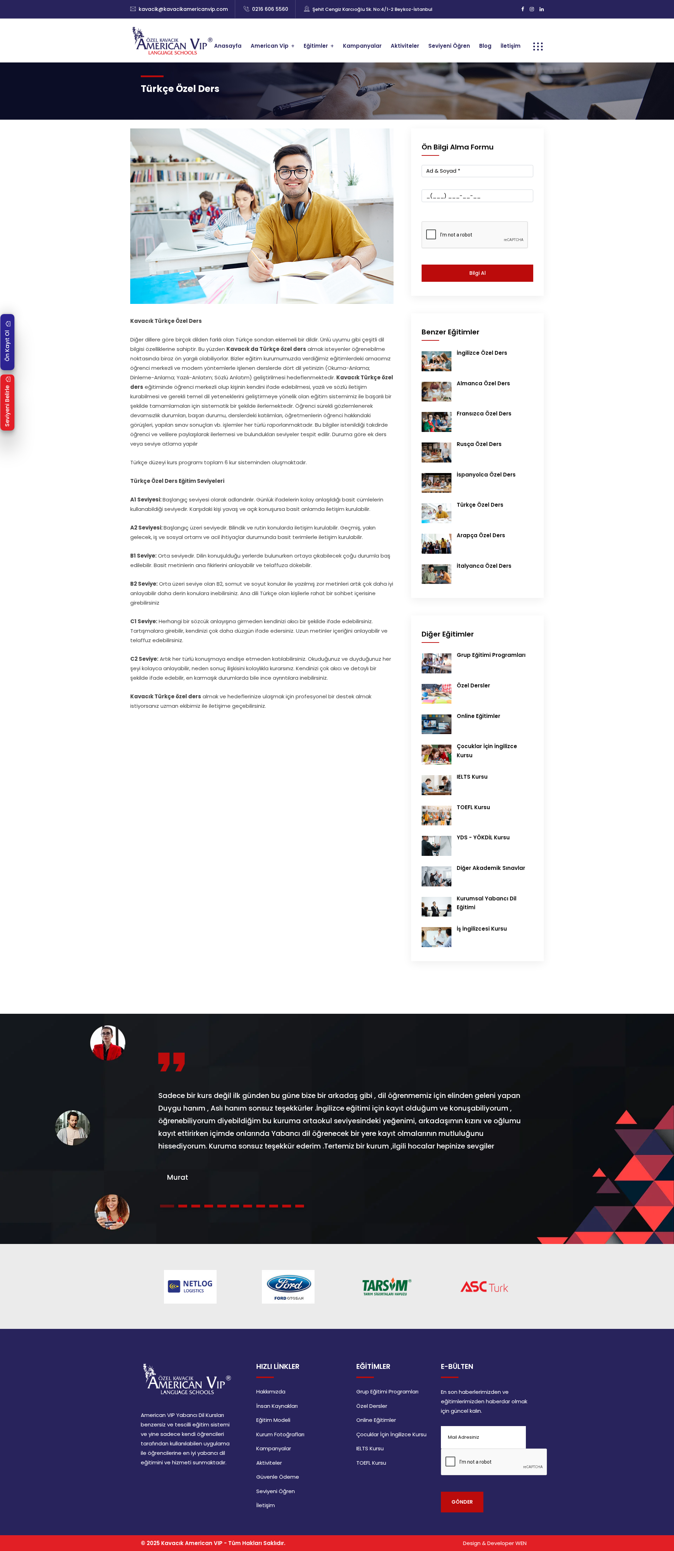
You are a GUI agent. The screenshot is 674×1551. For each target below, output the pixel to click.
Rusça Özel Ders (479, 444)
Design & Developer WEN (495, 1543)
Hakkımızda (270, 1391)
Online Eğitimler (478, 716)
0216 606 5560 (270, 9)
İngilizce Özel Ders (482, 353)
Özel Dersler (473, 685)
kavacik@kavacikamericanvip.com (183, 9)
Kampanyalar (362, 45)
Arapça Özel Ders (481, 535)
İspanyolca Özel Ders (486, 474)
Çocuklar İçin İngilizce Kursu (391, 1434)
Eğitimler (316, 45)
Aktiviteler (405, 45)
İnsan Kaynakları (277, 1406)
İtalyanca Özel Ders (484, 566)
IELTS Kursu (472, 776)
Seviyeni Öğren (449, 45)
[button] (167, 1206)
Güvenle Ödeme (277, 1476)
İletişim (511, 45)
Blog (485, 45)
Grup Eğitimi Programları (491, 655)
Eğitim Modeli (273, 1420)
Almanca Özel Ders (483, 383)
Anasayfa (228, 45)
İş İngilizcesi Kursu (482, 928)
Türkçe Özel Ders (480, 504)
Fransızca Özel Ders (484, 413)
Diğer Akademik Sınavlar (491, 868)
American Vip (270, 45)
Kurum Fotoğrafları (280, 1434)
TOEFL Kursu (473, 807)
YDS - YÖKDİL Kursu (483, 837)
